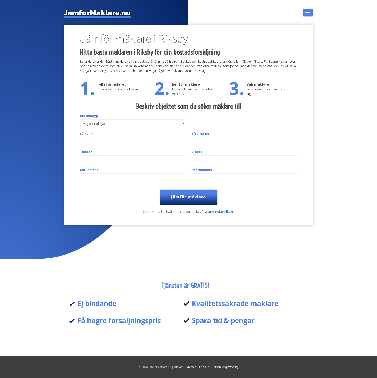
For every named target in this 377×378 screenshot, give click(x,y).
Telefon (86, 152)
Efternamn (200, 134)
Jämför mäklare (188, 197)
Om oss (178, 367)
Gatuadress (89, 170)
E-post (197, 152)
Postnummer (202, 170)
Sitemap (191, 367)
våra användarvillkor (216, 211)
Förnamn (87, 134)
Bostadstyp (89, 116)
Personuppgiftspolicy (225, 367)
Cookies (204, 367)
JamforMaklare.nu (97, 13)
